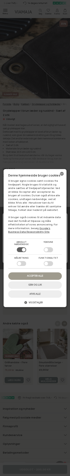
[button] (35, 303)
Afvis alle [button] (35, 293)
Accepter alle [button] (35, 275)
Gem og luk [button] (35, 284)
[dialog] (35, 238)
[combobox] (62, 174)
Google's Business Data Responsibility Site (29, 230)
